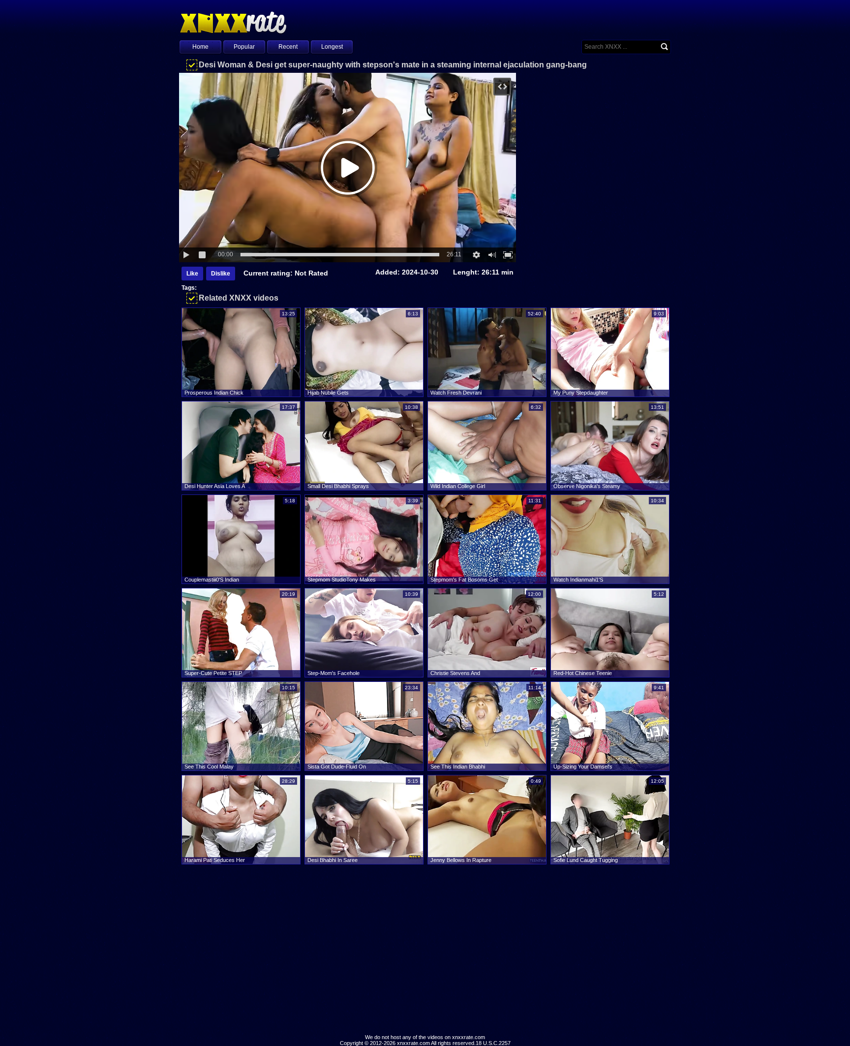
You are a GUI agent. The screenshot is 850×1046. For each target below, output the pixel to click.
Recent (288, 46)
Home (200, 46)
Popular (244, 46)
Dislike (220, 273)
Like (192, 273)
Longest (332, 46)
